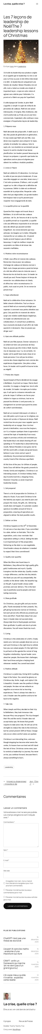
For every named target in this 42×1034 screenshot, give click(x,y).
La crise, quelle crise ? (14, 3)
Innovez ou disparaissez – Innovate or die (15, 782)
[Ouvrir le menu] (37, 3)
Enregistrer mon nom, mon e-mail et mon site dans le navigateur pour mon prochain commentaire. (19, 883)
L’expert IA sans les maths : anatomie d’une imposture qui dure (16, 951)
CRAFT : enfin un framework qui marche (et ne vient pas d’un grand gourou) (14, 964)
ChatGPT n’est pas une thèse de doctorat (15, 939)
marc (12, 66)
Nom (6, 850)
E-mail (6, 860)
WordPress (16, 1029)
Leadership (22, 66)
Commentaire (9, 822)
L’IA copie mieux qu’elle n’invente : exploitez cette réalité (15, 977)
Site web (7, 871)
